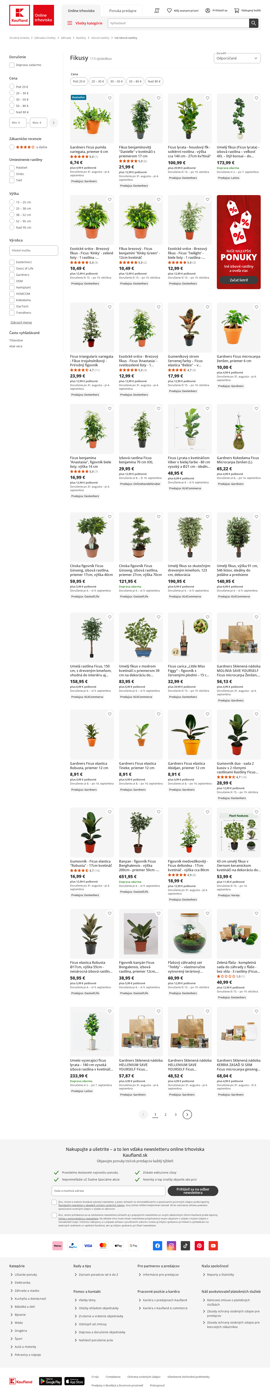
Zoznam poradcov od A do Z (98, 1275)
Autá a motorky (25, 1347)
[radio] (32, 86)
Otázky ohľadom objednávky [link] (99, 1308)
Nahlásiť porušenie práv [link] (96, 1340)
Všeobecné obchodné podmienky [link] (188, 1377)
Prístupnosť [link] (157, 1385)
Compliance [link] (113, 1377)
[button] (79, 81)
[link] (122, 10)
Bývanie (20, 1315)
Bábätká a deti (25, 1307)
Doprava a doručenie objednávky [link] (102, 1332)
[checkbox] (32, 65)
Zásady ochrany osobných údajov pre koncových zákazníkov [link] (233, 1324)
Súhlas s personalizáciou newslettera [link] (78, 1218)
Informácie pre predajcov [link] (161, 1275)
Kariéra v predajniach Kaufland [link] (165, 1300)
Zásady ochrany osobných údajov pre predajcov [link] (233, 1313)
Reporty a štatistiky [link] (220, 1275)
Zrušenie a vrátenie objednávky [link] (101, 1316)
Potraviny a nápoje (28, 1355)
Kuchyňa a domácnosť (30, 1299)
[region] (36, 188)
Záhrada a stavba (27, 1291)
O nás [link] (95, 1377)
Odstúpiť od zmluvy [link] (93, 1324)
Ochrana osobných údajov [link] (144, 1377)
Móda (19, 1323)
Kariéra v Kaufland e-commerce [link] (165, 1308)
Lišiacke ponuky (26, 1275)
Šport (18, 1339)
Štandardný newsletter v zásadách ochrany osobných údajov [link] (91, 1205)
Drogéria (21, 1331)
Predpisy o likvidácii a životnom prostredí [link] (117, 1385)
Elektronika (22, 1283)
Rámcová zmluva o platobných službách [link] (228, 1302)
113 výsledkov (101, 58)
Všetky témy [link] (87, 1300)
